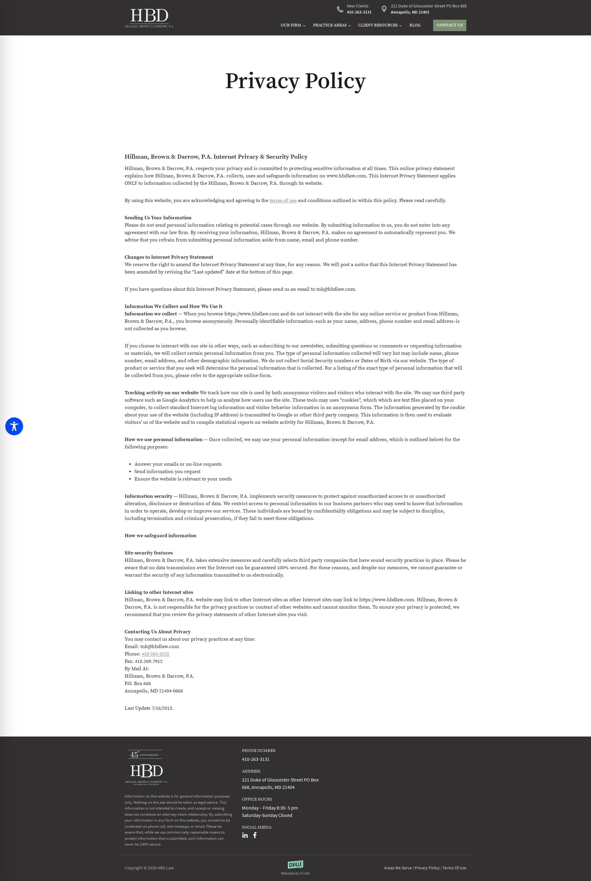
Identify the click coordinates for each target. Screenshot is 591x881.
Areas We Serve (398, 868)
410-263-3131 (155, 654)
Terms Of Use (454, 868)
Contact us (450, 25)
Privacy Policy (427, 868)
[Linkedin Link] (245, 835)
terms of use (283, 200)
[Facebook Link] (255, 835)
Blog (415, 25)
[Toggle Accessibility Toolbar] (14, 426)
